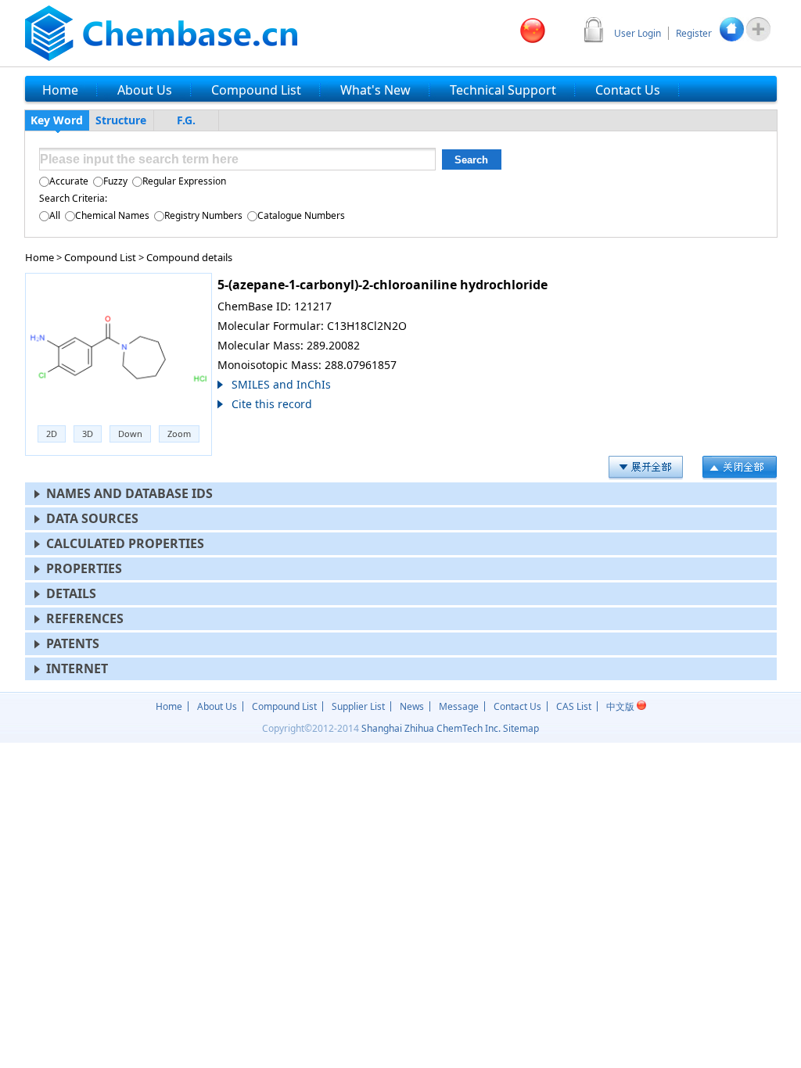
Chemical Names (112, 215)
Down (130, 433)
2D (51, 433)
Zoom (179, 433)
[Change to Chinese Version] (532, 30)
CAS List (573, 706)
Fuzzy (115, 181)
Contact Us (517, 706)
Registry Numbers (203, 215)
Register (694, 33)
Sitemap (521, 728)
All (54, 215)
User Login (637, 33)
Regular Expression (184, 181)
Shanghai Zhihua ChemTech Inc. (431, 728)
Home (39, 257)
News (412, 706)
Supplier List (358, 706)
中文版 (621, 706)
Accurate (68, 181)
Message (459, 706)
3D (87, 433)
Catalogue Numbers (301, 215)
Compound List (100, 257)
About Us (217, 706)
